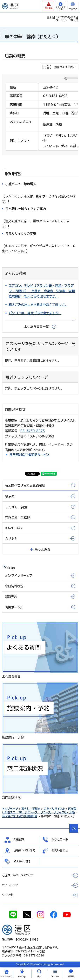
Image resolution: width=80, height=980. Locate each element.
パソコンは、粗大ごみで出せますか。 (35, 313)
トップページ (10, 808)
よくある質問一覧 (36, 326)
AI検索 (71, 976)
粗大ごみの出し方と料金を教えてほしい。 (38, 304)
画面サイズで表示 (65, 67)
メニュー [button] (55, 976)
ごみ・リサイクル (54, 808)
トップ (6, 976)
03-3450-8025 (32, 430)
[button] (48, 6)
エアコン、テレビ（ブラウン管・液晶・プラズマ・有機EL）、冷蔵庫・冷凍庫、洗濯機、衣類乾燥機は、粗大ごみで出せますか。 (42, 291)
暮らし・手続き (30, 808)
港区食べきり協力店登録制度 (19, 816)
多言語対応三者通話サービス (30, 454)
